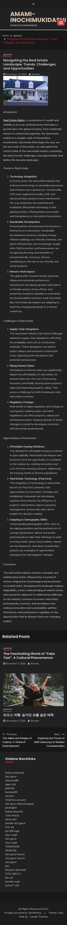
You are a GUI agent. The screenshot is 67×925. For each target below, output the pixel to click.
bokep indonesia (14, 772)
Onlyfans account (15, 799)
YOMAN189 (12, 846)
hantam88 (11, 792)
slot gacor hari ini (15, 854)
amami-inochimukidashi (38, 17)
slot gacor (11, 776)
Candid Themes (38, 916)
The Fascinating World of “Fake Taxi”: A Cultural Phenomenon (29, 655)
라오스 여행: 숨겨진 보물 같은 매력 (28, 715)
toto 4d (9, 827)
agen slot (10, 784)
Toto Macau (12, 815)
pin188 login (12, 830)
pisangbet (11, 807)
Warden (35, 74)
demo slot (11, 819)
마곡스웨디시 (13, 873)
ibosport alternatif (15, 869)
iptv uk (9, 877)
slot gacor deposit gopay (19, 803)
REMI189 (10, 850)
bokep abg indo (14, 811)
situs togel (11, 834)
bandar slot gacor (15, 823)
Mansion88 (11, 780)
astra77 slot (12, 885)
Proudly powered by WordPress (23, 912)
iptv (7, 865)
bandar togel (12, 881)
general (7, 54)
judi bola (9, 788)
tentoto (9, 796)
